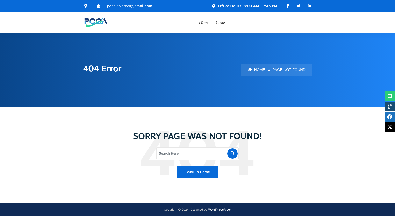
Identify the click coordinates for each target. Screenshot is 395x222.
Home (259, 70)
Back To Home (197, 172)
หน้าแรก (204, 22)
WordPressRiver (219, 209)
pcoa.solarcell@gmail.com (129, 6)
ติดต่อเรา (221, 22)
